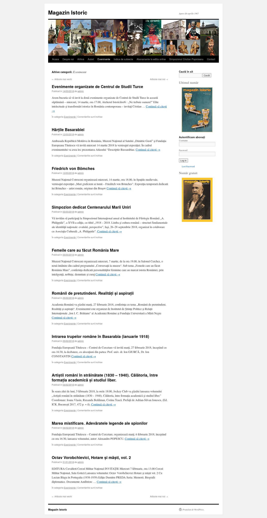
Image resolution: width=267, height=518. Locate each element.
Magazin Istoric (67, 12)
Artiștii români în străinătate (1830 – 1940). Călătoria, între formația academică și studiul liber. (105, 377)
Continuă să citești (148, 149)
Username (183, 140)
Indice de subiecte (123, 59)
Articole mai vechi (62, 79)
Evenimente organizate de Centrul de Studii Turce (97, 86)
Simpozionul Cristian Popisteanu (186, 59)
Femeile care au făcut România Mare (85, 250)
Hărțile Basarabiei (68, 129)
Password (183, 150)
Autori (91, 59)
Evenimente (104, 59)
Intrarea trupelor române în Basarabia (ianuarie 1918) (100, 336)
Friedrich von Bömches (73, 168)
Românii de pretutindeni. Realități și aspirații (93, 293)
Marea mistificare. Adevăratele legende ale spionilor (99, 423)
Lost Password (188, 166)
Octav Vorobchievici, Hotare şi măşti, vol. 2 (91, 457)
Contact (211, 59)
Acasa (55, 59)
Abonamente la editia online (151, 59)
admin (81, 91)
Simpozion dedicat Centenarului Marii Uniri (91, 207)
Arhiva (80, 59)
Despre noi (68, 59)
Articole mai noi (159, 79)
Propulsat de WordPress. (193, 509)
